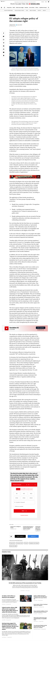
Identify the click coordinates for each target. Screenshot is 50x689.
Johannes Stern (12, 24)
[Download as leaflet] (3, 49)
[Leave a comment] (3, 52)
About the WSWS (33, 10)
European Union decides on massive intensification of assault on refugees (28, 527)
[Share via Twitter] (3, 36)
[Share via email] (3, 46)
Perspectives (12, 543)
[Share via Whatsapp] (3, 39)
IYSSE (27, 10)
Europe (26, 543)
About (46, 1)
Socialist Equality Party (19, 10)
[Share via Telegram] (3, 42)
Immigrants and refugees (34, 543)
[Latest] (4, 8)
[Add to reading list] (3, 55)
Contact (42, 1)
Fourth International (8, 10)
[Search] (48, 8)
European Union (19, 543)
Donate (44, 10)
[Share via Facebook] (3, 33)
